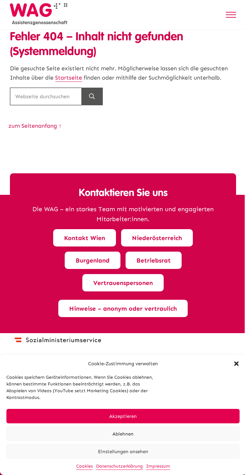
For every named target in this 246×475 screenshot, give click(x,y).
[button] (236, 363)
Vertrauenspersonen (123, 283)
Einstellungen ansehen (123, 451)
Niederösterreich (157, 238)
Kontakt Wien (84, 238)
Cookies (84, 466)
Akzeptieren (123, 416)
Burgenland (93, 260)
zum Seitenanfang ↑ (35, 125)
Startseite (68, 77)
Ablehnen (123, 434)
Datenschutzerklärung (119, 466)
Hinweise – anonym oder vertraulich (123, 308)
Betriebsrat (153, 260)
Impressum (158, 466)
